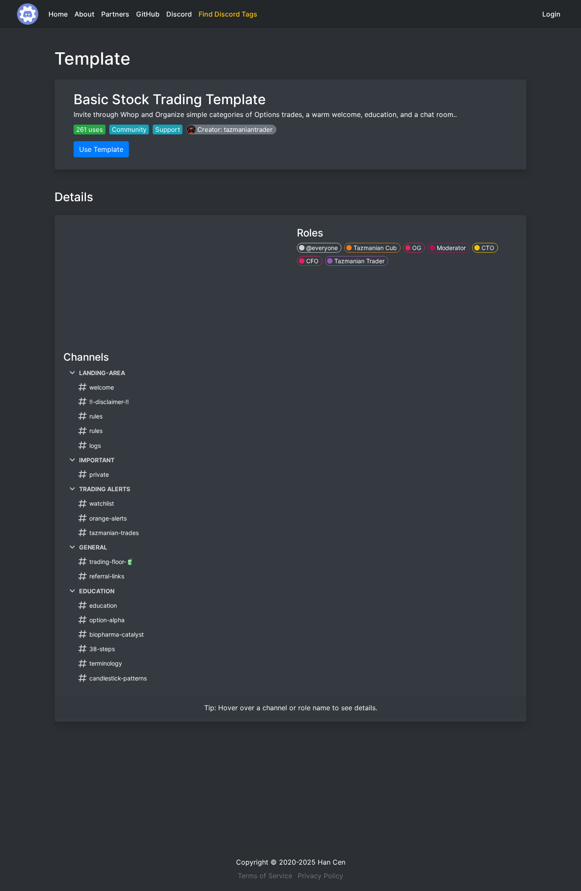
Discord (179, 14)
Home (58, 14)
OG (415, 247)
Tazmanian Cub (374, 247)
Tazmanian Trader (358, 261)
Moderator (450, 247)
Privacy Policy (320, 875)
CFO (312, 261)
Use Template (101, 149)
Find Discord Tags (228, 14)
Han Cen (331, 862)
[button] (231, 129)
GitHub (147, 14)
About (84, 14)
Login (551, 14)
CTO (487, 247)
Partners (115, 14)
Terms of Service (265, 875)
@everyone (321, 247)
